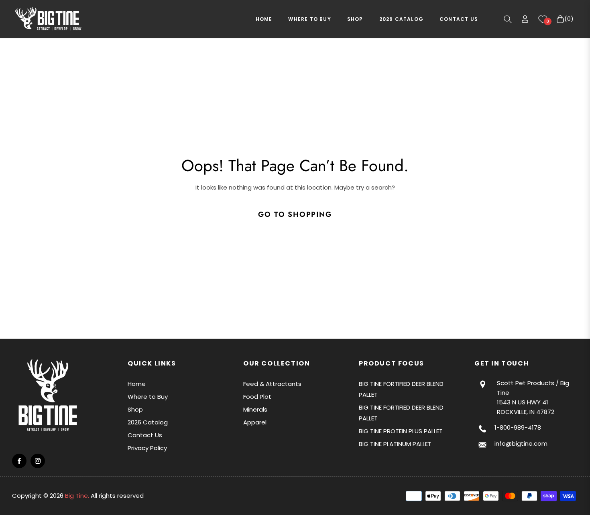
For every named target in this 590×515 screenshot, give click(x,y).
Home (137, 384)
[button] (508, 19)
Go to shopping (295, 214)
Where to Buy (148, 396)
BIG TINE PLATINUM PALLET (395, 444)
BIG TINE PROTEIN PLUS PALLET (401, 431)
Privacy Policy (147, 448)
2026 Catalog (148, 422)
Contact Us (145, 435)
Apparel (255, 422)
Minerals (255, 409)
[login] (525, 19)
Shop (135, 409)
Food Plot (257, 396)
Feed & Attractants (272, 384)
